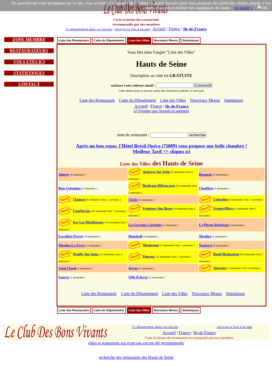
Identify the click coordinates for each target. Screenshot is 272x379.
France (174, 29)
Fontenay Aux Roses (158, 208)
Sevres (133, 268)
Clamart (79, 199)
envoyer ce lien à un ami (132, 29)
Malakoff (135, 236)
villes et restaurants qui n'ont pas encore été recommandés (136, 343)
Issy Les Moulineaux (88, 222)
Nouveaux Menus (166, 40)
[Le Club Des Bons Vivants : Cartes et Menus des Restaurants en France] (136, 14)
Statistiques (190, 40)
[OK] (262, 8)
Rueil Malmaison (226, 254)
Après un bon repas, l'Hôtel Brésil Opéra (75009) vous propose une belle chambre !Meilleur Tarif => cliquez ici (161, 148)
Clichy (133, 200)
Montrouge (151, 245)
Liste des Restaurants (74, 40)
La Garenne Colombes (145, 225)
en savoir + (244, 8)
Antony (63, 174)
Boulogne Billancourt (159, 186)
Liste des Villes (139, 40)
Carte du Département (109, 40)
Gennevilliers (223, 208)
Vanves (63, 277)
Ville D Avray (138, 277)
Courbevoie (81, 211)
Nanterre (205, 245)
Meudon (205, 236)
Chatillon (206, 188)
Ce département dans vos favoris (89, 29)
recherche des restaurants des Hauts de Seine (136, 357)
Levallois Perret (70, 236)
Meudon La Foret (71, 245)
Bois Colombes (69, 188)
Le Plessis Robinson (213, 225)
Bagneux (205, 174)
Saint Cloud (67, 268)
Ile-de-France (195, 29)
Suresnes (219, 268)
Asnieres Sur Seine (156, 172)
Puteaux (149, 256)
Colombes (220, 199)
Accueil (158, 29)
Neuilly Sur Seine (86, 254)
